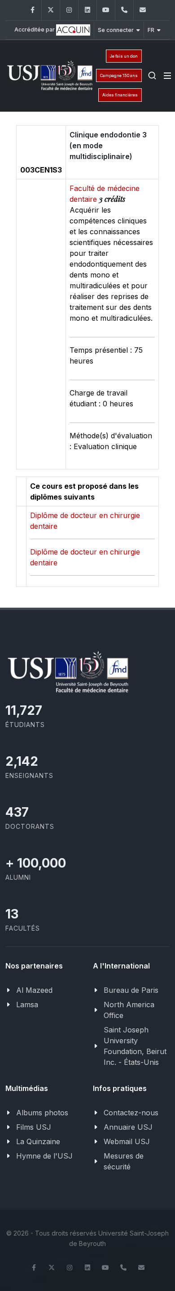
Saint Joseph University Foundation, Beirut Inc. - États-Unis (135, 1046)
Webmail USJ (127, 1141)
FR (151, 30)
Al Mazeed (34, 990)
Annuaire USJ (128, 1127)
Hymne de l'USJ (44, 1155)
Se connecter (116, 30)
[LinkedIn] (87, 10)
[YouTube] (106, 10)
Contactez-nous (131, 1112)
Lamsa (27, 1004)
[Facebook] (32, 10)
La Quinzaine (38, 1141)
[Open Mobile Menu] (167, 75)
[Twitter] (51, 10)
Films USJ (33, 1127)
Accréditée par (35, 29)
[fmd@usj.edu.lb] (143, 10)
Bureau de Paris (131, 990)
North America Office (129, 1010)
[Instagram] (69, 10)
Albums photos (42, 1112)
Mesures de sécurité (124, 1161)
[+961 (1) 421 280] (124, 10)
